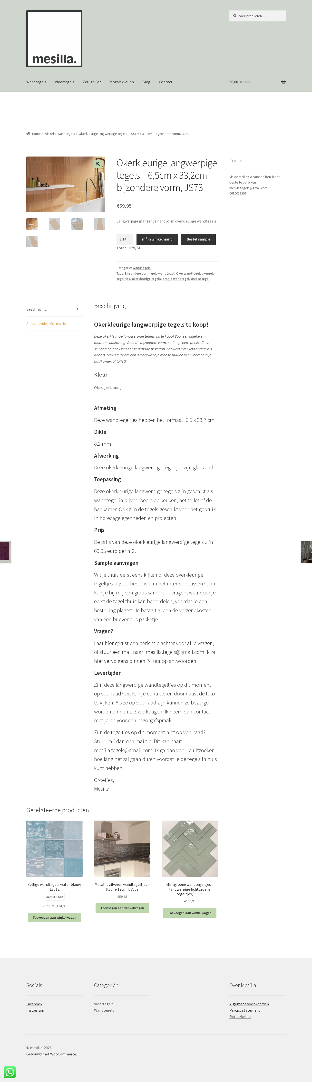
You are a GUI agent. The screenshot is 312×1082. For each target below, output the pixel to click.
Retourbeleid (240, 1016)
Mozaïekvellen (122, 81)
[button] (98, 164)
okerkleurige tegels (146, 279)
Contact (166, 81)
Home (36, 133)
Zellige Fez (92, 81)
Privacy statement (244, 1010)
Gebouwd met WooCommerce (51, 1054)
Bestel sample (198, 239)
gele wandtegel (162, 273)
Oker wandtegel (188, 273)
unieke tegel (200, 279)
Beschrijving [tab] (36, 309)
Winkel (49, 133)
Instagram (35, 1010)
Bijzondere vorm (137, 273)
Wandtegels (36, 81)
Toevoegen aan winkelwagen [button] (54, 917)
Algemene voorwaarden (249, 1003)
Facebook (34, 1003)
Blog (146, 81)
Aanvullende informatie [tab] (46, 323)
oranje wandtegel (176, 279)
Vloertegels (64, 81)
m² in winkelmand (157, 239)
